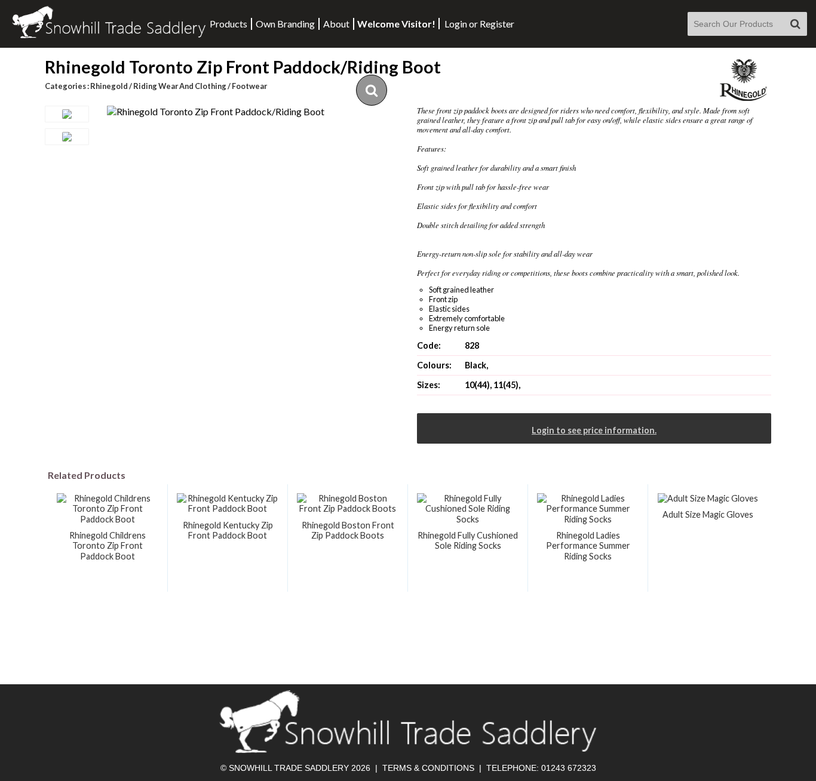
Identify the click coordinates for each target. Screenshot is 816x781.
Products (228, 23)
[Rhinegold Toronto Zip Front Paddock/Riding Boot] (215, 112)
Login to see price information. (594, 430)
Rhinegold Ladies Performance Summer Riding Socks (588, 545)
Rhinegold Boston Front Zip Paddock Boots (348, 530)
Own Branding (285, 23)
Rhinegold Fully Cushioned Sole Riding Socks (468, 540)
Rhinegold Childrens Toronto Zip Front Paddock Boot (107, 545)
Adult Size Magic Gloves (707, 514)
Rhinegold (109, 86)
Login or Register (479, 23)
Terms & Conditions (428, 768)
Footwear (249, 86)
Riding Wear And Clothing (179, 86)
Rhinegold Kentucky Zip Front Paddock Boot (228, 530)
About (336, 23)
